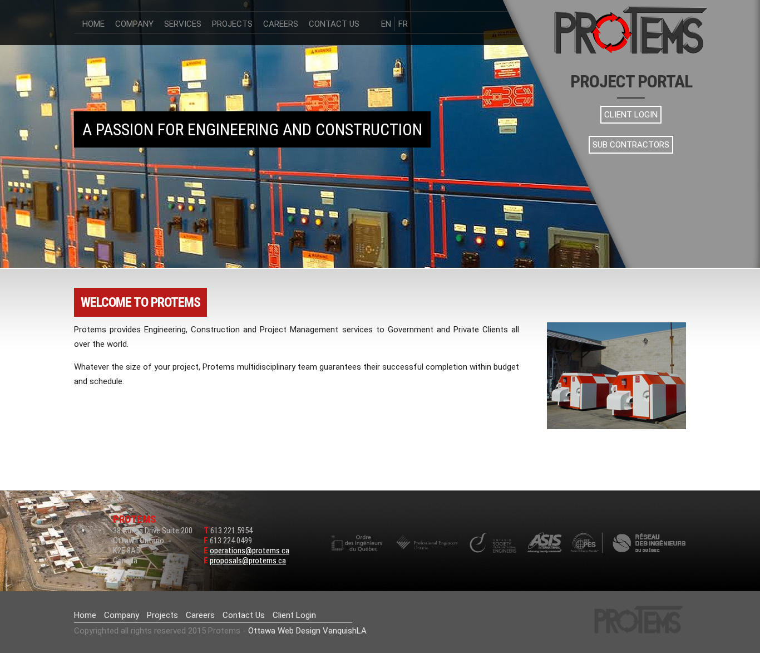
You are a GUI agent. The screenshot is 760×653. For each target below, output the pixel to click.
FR (403, 24)
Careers (280, 24)
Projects (232, 24)
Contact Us (334, 24)
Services (182, 24)
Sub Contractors (631, 145)
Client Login (631, 115)
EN (386, 24)
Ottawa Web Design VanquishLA (307, 631)
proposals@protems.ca (248, 561)
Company (134, 24)
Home (93, 24)
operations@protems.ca (249, 551)
